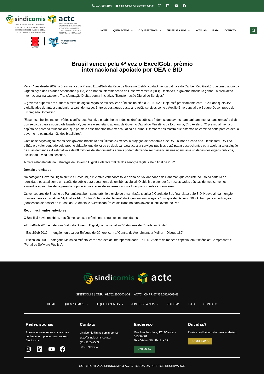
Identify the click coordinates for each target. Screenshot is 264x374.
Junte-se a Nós (176, 30)
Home (103, 30)
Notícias (201, 30)
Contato (230, 30)
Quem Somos (121, 30)
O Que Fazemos (148, 30)
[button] (253, 30)
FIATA (215, 30)
